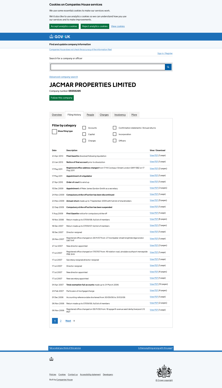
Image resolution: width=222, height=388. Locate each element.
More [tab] (134, 114)
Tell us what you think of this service (65, 348)
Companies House (64, 379)
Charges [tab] (104, 114)
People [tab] (90, 114)
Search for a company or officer (65, 58)
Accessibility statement (90, 374)
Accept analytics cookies (64, 26)
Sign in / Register (165, 53)
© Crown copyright (164, 380)
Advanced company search (63, 76)
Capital (91, 134)
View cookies (118, 26)
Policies (52, 374)
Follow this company (61, 97)
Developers (108, 374)
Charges (92, 141)
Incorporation (125, 134)
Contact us (73, 374)
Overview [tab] (57, 114)
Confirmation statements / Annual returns (137, 128)
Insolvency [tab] (120, 114)
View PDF (154, 155)
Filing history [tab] (74, 114)
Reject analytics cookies (95, 26)
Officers (122, 141)
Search (168, 67)
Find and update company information (70, 44)
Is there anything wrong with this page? (155, 348)
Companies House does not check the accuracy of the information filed (80, 49)
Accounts (92, 128)
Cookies (62, 374)
